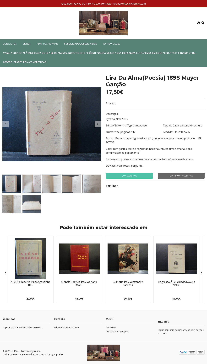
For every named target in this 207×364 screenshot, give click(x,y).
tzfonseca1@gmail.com (66, 327)
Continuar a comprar (181, 175)
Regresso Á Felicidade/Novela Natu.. (176, 283)
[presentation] (5, 124)
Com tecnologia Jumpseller (49, 354)
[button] (198, 23)
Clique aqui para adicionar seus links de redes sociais (181, 331)
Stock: (110, 103)
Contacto (111, 327)
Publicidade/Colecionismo (80, 43)
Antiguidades (111, 43)
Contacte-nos (129, 175)
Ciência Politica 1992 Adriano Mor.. (79, 283)
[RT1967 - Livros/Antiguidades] (103, 23)
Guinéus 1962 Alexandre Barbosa (128, 283)
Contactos (10, 43)
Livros (27, 43)
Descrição (112, 114)
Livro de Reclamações (117, 331)
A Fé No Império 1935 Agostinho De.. (30, 283)
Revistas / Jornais (47, 43)
